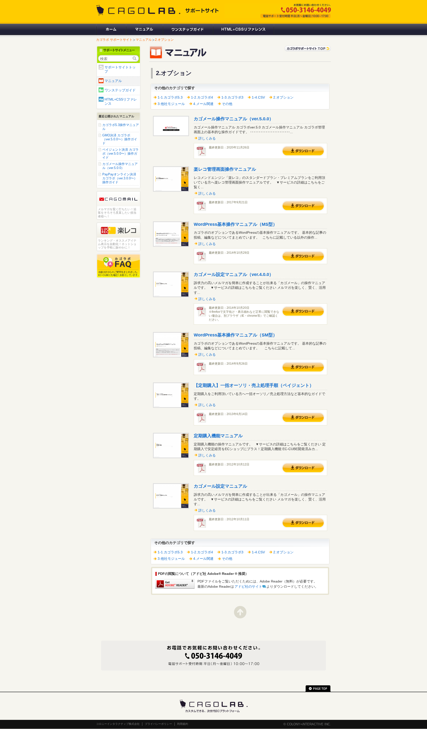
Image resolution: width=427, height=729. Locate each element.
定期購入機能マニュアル (218, 435)
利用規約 (182, 723)
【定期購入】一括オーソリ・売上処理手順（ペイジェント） (254, 385)
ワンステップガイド (188, 29)
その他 (227, 104)
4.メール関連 (203, 104)
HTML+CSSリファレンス (243, 29)
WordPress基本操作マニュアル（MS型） (235, 224)
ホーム (111, 29)
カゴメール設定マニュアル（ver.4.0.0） (234, 274)
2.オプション (164, 40)
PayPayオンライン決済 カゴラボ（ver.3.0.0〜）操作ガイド (119, 178)
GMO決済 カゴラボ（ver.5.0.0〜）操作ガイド (119, 139)
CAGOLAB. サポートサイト (158, 10)
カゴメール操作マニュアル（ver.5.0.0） (234, 118)
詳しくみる (207, 138)
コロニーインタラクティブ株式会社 (118, 723)
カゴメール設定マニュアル (220, 486)
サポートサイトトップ (120, 69)
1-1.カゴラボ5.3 (170, 97)
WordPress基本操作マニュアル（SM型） (235, 335)
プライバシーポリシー (158, 723)
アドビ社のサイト (248, 586)
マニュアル (144, 29)
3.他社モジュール (171, 104)
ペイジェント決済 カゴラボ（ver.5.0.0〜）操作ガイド (120, 153)
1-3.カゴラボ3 (232, 97)
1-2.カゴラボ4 (202, 97)
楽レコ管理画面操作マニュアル (225, 169)
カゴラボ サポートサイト (114, 40)
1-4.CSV (258, 97)
